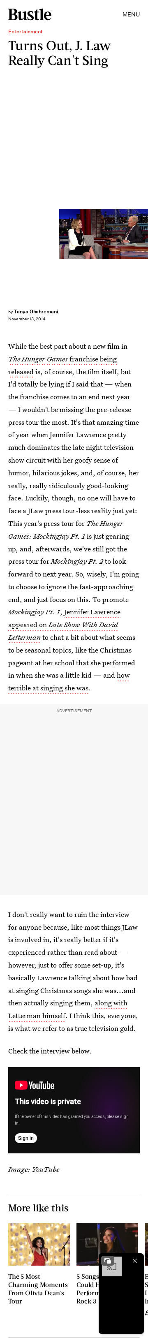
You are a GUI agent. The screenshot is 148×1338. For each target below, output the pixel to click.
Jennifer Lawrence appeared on (64, 624)
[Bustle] (29, 14)
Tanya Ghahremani (36, 311)
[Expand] (107, 1261)
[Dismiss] (134, 1261)
